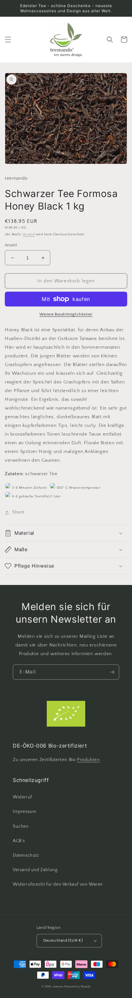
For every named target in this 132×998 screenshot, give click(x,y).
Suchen (21, 826)
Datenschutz (26, 855)
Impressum (24, 811)
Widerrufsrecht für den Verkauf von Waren (58, 884)
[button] (8, 40)
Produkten (88, 759)
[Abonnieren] (112, 672)
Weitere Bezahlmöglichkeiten (66, 314)
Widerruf (22, 797)
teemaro (58, 986)
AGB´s (19, 840)
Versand (28, 234)
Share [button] (18, 512)
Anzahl (11, 245)
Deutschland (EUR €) (63, 940)
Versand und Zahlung (35, 869)
